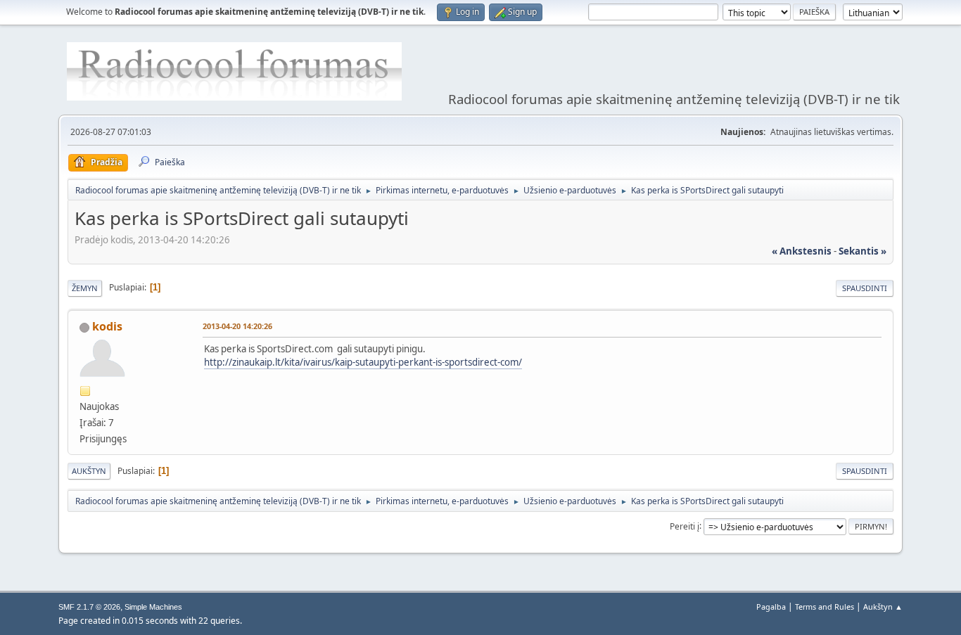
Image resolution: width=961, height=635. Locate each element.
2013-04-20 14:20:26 (237, 326)
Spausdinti (864, 288)
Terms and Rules (824, 606)
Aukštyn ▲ (883, 606)
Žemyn (85, 288)
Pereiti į (684, 526)
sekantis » (862, 251)
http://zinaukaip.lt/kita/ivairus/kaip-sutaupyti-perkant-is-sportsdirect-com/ (363, 362)
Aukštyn (89, 471)
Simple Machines (153, 607)
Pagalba (771, 606)
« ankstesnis (802, 251)
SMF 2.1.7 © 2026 (89, 607)
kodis (107, 326)
